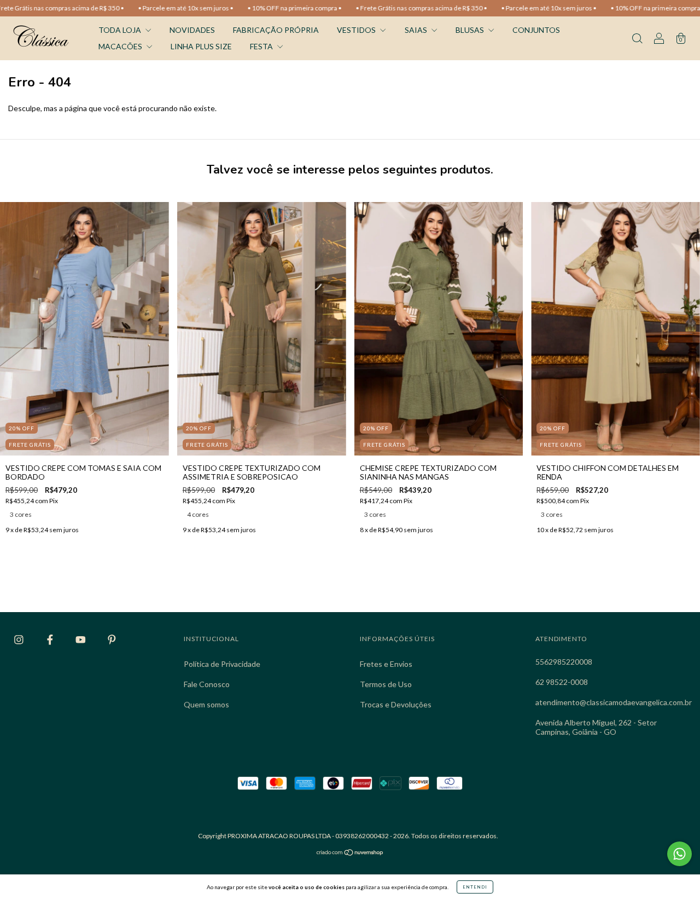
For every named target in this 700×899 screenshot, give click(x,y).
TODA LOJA (120, 29)
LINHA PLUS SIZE (201, 46)
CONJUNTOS (536, 29)
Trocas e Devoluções (395, 704)
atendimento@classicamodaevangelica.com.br (613, 702)
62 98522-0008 (561, 682)
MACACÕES (121, 46)
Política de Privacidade (222, 664)
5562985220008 (563, 661)
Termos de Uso (386, 684)
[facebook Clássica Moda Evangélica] (50, 639)
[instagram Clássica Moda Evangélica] (19, 639)
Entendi (475, 887)
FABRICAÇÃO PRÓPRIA (276, 29)
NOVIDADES (192, 29)
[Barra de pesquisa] (637, 39)
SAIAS (417, 29)
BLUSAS (471, 29)
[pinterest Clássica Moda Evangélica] (111, 639)
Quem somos (206, 704)
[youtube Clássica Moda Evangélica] (81, 639)
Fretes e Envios (386, 664)
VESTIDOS (357, 29)
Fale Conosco (207, 684)
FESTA (262, 46)
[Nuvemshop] (350, 853)
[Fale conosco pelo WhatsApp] (679, 854)
